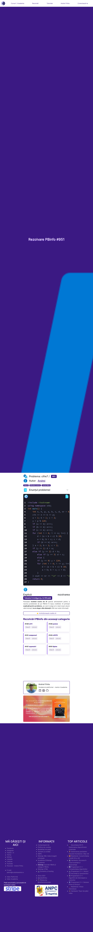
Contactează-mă (43, 845)
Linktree (9, 861)
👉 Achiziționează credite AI (46, 613)
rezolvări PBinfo (49, 865)
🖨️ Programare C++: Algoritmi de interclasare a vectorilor (78, 878)
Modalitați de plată (44, 849)
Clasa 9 (26, 485)
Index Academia (12, 879)
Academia (41, 860)
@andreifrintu (42, 878)
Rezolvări (35, 3)
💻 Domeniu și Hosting (45, 871)
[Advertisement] (46, 668)
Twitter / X (10, 853)
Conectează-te (83, 3)
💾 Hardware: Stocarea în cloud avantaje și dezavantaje (77, 862)
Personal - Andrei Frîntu (15, 866)
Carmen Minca (46, 485)
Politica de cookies (44, 847)
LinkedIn (10, 859)
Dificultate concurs (35, 485)
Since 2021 (41, 876)
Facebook (10, 848)
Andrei (41, 480)
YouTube (10, 864)
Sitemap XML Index (44, 856)
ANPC (40, 854)
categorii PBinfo (43, 867)
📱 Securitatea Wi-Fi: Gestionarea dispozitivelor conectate (78, 847)
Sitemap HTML (43, 869)
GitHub (9, 857)
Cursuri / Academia (17, 3)
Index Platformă (12, 877)
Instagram (10, 850)
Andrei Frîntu (65, 3)
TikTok (9, 855)
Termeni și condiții (44, 851)
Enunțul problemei (39, 489)
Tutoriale (50, 3)
